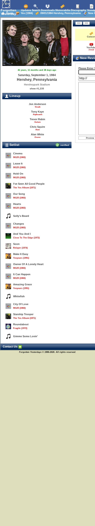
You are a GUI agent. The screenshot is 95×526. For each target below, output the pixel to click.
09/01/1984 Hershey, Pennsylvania (60, 13)
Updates (25, 10)
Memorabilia (62, 10)
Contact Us (10, 346)
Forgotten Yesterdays (9, 12)
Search (35, 10)
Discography (78, 10)
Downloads (47, 10)
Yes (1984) (26, 13)
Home (9, 13)
